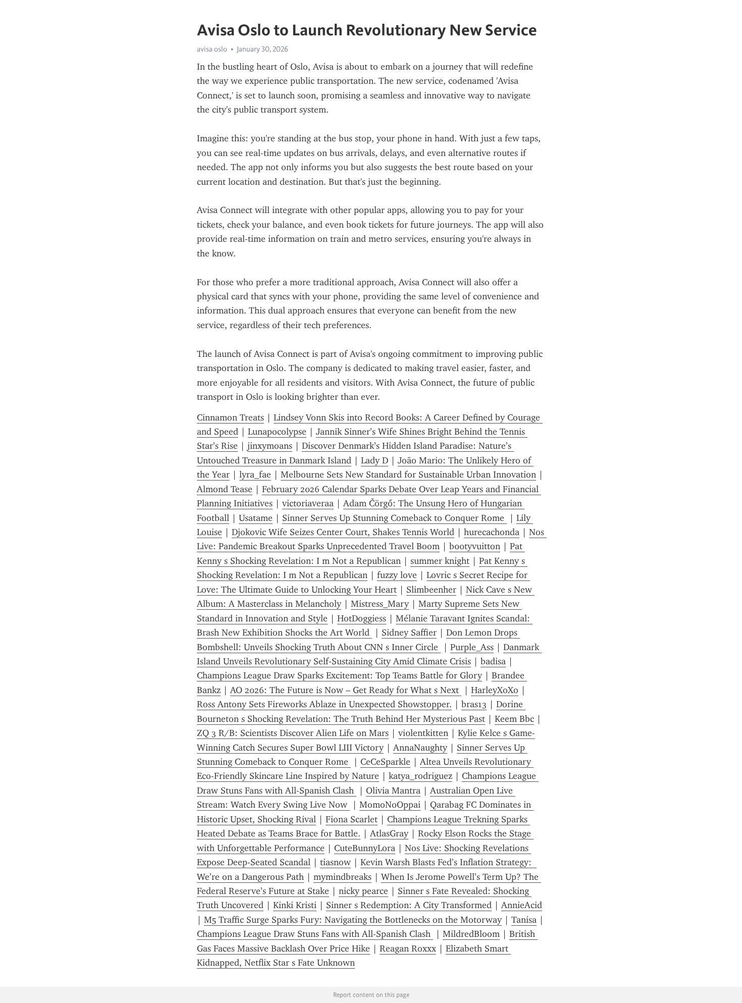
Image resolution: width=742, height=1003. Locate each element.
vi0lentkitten (423, 732)
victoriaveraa (308, 503)
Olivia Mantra (393, 790)
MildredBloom (471, 933)
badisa (493, 661)
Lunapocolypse (277, 431)
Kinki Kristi (294, 905)
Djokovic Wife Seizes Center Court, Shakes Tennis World (343, 532)
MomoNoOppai (389, 804)
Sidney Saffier (409, 632)
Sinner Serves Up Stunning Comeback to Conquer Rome (394, 517)
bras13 (474, 704)
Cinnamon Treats (230, 417)
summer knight (439, 560)
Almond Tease (224, 489)
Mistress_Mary (380, 603)
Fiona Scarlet (352, 819)
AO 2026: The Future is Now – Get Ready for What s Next (345, 690)
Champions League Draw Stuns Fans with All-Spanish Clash (315, 933)
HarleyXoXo (494, 690)
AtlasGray (389, 833)
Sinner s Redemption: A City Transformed (409, 905)
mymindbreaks (342, 876)
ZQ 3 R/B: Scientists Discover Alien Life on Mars (293, 732)
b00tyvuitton (474, 546)
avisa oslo (212, 49)
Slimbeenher (431, 589)
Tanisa (524, 919)
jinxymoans (269, 445)
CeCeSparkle (385, 761)
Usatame (256, 517)
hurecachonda (491, 532)
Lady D (374, 460)
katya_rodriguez (420, 775)
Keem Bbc (514, 718)
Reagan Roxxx (408, 948)
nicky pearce (363, 890)
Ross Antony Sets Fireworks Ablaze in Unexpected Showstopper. (324, 704)
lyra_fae (255, 474)
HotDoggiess (361, 618)
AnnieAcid (521, 905)
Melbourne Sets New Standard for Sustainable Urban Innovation (408, 474)
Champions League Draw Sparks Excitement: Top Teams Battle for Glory (339, 675)
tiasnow (335, 862)
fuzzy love (397, 574)
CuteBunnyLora (364, 848)
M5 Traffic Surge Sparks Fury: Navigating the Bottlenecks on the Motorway (353, 919)
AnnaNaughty (420, 747)
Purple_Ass (472, 647)
